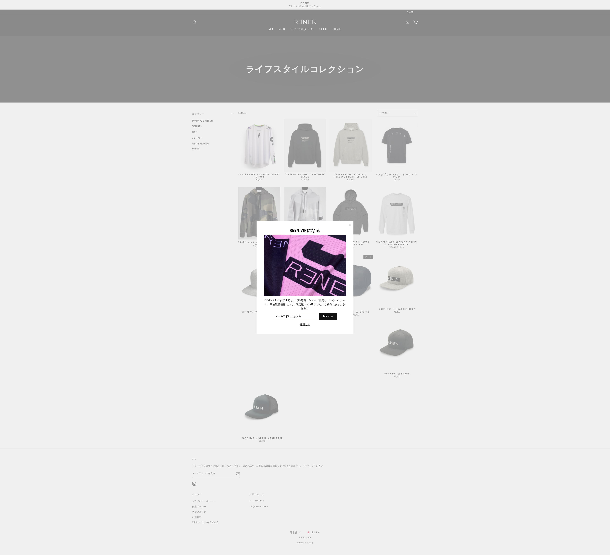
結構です (305, 324)
